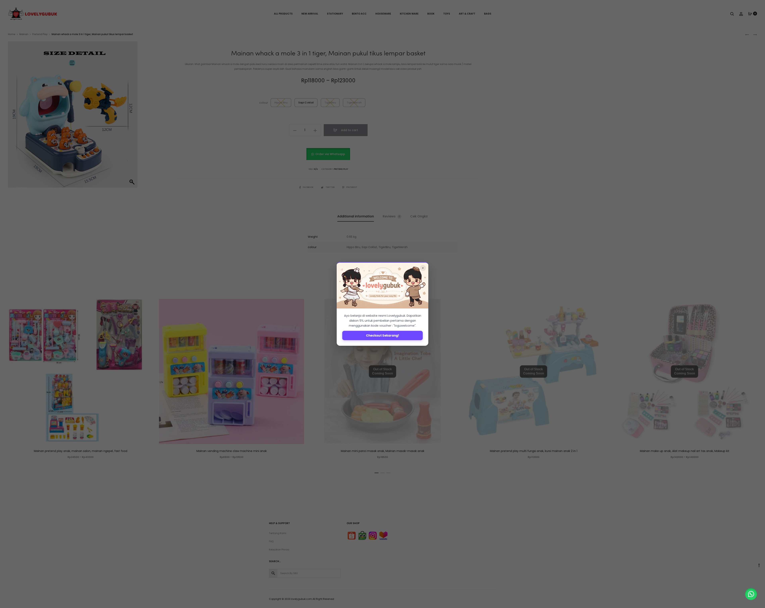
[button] (751, 594)
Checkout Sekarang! (382, 336)
